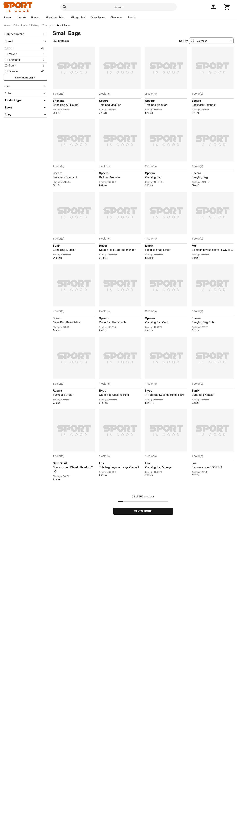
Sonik (56, 246)
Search (119, 7)
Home (6, 25)
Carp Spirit (60, 463)
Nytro (102, 390)
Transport (48, 25)
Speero (104, 101)
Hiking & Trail (78, 17)
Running (35, 17)
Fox (194, 246)
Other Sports (98, 17)
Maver (103, 246)
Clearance (116, 17)
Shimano (59, 101)
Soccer (7, 17)
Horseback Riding (55, 17)
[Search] (64, 7)
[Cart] (227, 6)
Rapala (57, 390)
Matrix (149, 246)
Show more (143, 511)
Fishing (35, 25)
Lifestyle (21, 17)
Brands (132, 17)
